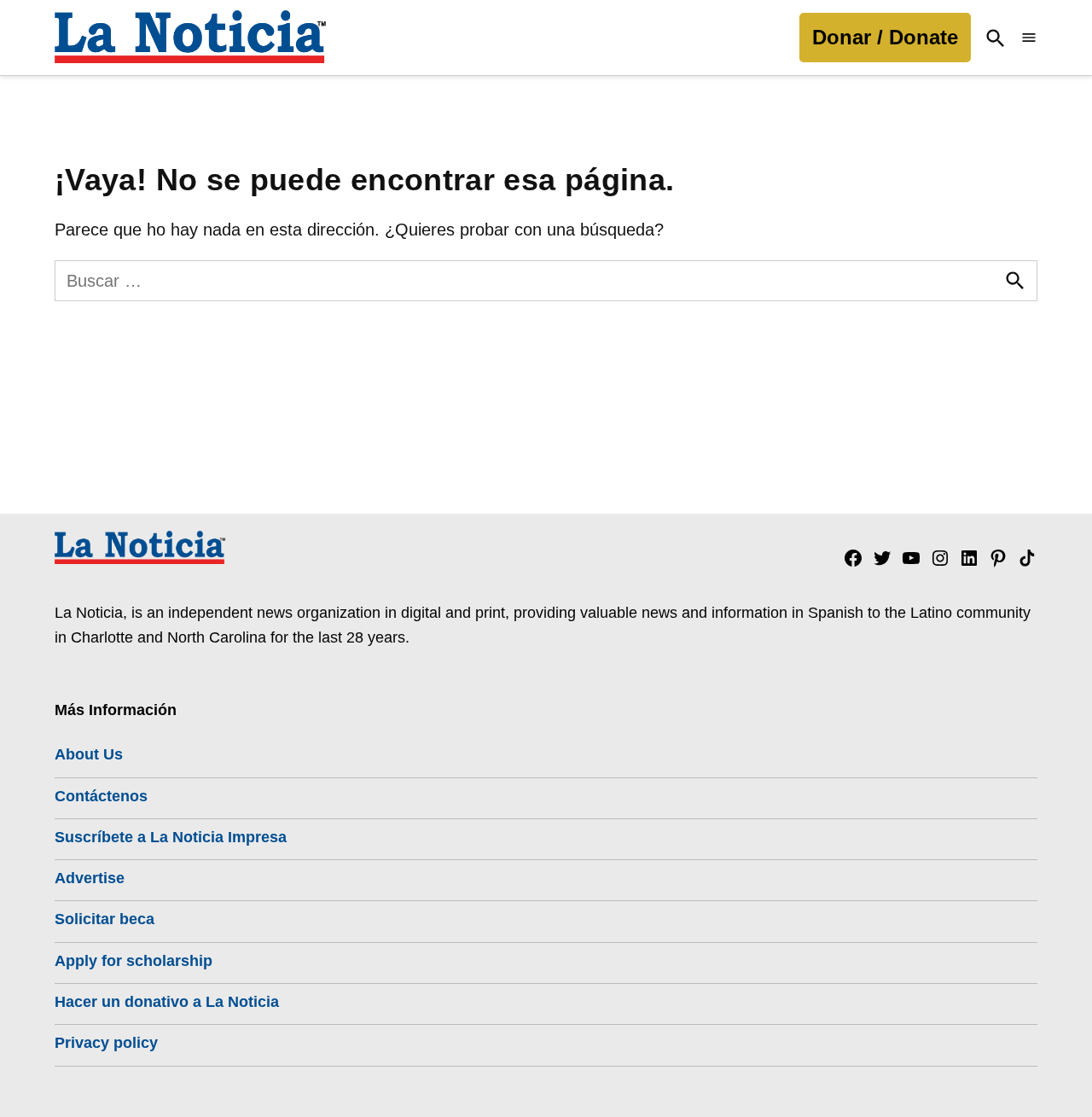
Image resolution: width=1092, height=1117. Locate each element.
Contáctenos (101, 796)
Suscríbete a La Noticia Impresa (171, 837)
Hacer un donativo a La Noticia (167, 1001)
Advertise (90, 878)
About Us (89, 754)
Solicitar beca (104, 919)
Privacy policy (106, 1042)
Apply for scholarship (133, 960)
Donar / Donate (885, 37)
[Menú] (1028, 38)
